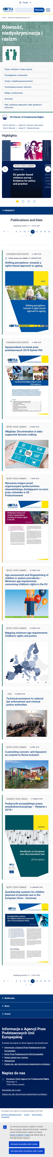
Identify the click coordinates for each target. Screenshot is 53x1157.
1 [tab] (17, 201)
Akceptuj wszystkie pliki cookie (24, 1144)
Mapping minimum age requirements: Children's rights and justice (26, 634)
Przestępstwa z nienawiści (16, 75)
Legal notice (18, 1115)
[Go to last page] (31, 236)
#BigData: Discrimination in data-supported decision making (24, 433)
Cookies (26, 1115)
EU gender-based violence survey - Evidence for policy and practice (24, 179)
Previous (5, 169)
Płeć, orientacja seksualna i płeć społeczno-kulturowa (23, 106)
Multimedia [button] (10, 998)
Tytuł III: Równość (9, 125)
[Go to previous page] (8, 232)
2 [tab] (23, 201)
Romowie (9, 99)
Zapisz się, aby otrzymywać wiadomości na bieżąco (27, 1064)
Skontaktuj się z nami (11, 1090)
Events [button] (7, 1014)
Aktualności (9, 1061)
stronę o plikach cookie (20, 1135)
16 (49, 232)
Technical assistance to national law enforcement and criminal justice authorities (24, 701)
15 (45, 232)
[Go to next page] (27, 236)
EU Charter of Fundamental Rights (27, 117)
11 (29, 232)
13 (37, 232)
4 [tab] (34, 201)
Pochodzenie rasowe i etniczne (18, 87)
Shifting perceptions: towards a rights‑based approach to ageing (23, 264)
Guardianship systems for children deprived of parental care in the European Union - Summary (24, 895)
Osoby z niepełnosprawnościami (19, 81)
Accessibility (5, 1117)
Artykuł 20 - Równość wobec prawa (31, 125)
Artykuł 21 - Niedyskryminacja (29, 128)
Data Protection (37, 1115)
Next (48, 169)
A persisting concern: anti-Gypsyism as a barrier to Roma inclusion (26, 753)
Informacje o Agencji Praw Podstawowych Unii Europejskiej (25, 1049)
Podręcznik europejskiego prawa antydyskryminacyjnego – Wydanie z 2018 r (26, 806)
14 (41, 232)
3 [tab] (28, 201)
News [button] (7, 1006)
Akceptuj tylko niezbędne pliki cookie (27, 1151)
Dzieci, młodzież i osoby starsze (18, 69)
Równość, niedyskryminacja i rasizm (20, 18)
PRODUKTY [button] (10, 210)
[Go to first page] (4, 232)
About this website (7, 1115)
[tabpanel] (26, 169)
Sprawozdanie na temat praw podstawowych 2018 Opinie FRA (24, 349)
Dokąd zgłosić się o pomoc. (16, 1057)
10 (25, 232)
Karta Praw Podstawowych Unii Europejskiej (23, 1054)
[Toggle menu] (48, 10)
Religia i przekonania (14, 93)
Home (4, 18)
